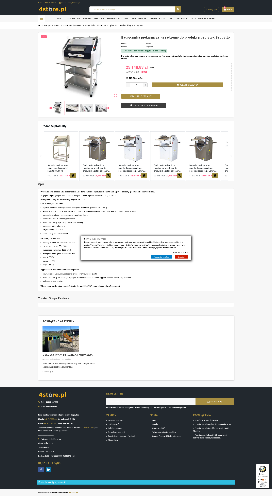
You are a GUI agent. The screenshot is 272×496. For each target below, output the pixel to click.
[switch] (262, 485)
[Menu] (267, 466)
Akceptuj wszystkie (161, 257)
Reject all (181, 257)
